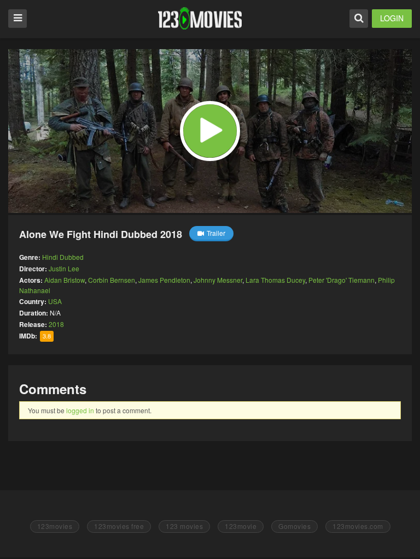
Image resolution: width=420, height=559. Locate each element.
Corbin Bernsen (111, 279)
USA (55, 301)
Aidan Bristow (64, 279)
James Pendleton (164, 279)
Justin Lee (64, 268)
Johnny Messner (218, 279)
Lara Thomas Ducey (275, 279)
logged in (80, 410)
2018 (56, 324)
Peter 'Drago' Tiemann (341, 279)
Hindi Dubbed (63, 256)
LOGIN (392, 18)
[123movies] (200, 18)
